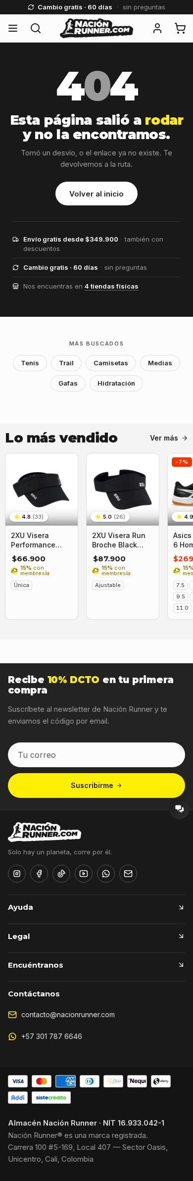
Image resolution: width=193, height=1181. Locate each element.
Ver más (164, 438)
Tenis (30, 363)
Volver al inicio (96, 193)
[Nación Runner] (96, 28)
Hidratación (116, 383)
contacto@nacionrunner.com (68, 1014)
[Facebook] (39, 874)
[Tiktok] (61, 874)
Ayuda (20, 907)
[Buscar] (36, 28)
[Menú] (13, 28)
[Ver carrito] (180, 28)
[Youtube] (84, 874)
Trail (66, 363)
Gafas (68, 383)
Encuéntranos (35, 965)
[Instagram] (17, 874)
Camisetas (111, 363)
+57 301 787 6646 (51, 1036)
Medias (160, 363)
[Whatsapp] (106, 874)
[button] (157, 28)
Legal (19, 936)
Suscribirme (92, 785)
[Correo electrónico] (128, 874)
